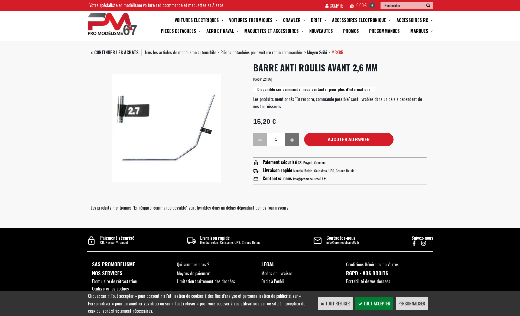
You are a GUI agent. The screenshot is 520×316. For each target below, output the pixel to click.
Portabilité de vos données (368, 281)
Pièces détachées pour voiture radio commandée (261, 52)
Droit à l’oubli (272, 281)
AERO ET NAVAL (220, 31)
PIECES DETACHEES (178, 31)
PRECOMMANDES (384, 31)
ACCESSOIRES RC (412, 20)
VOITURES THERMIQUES (250, 20)
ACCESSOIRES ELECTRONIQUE (359, 20)
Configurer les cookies (110, 288)
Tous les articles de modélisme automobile (180, 52)
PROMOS (351, 31)
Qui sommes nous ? (193, 264)
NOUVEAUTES (321, 31)
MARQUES (419, 31)
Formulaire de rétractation (114, 281)
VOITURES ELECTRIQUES (197, 20)
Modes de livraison (276, 273)
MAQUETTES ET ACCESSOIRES (271, 31)
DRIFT (316, 20)
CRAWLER (292, 20)
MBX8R (337, 52)
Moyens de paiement (194, 273)
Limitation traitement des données (206, 281)
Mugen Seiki (317, 52)
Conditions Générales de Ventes (372, 264)
